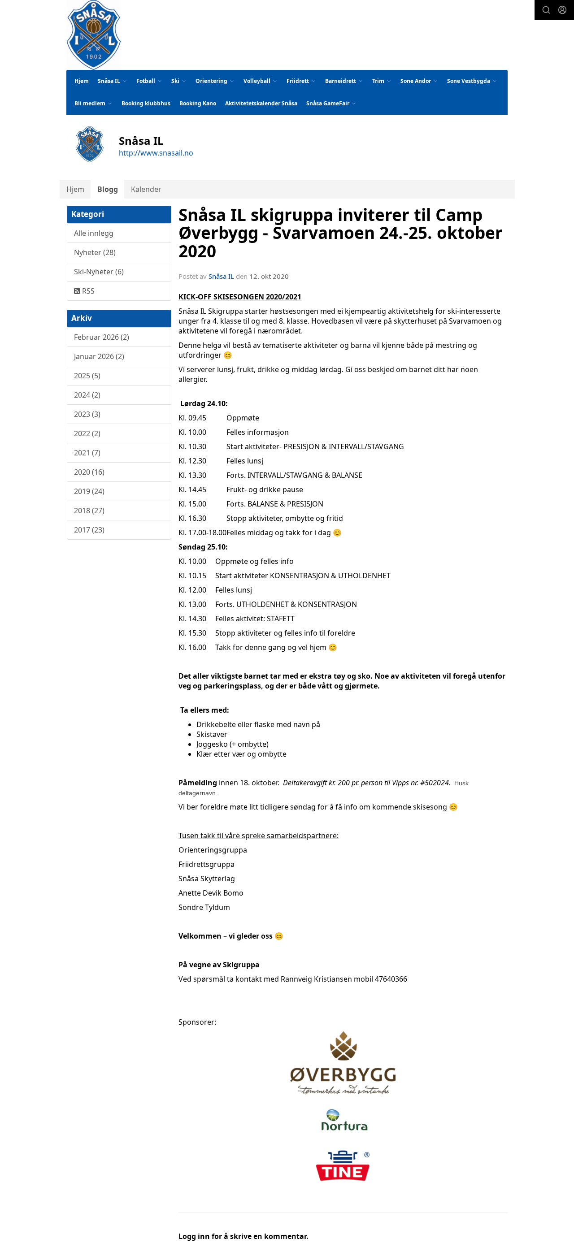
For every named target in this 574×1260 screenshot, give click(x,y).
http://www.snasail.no (156, 153)
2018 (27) (89, 510)
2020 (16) (89, 472)
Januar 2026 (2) (99, 356)
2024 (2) (87, 395)
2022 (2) (87, 433)
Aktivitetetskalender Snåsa (261, 103)
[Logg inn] (562, 10)
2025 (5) (87, 376)
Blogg (107, 189)
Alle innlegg (93, 233)
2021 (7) (87, 453)
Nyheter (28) (95, 252)
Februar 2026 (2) (101, 337)
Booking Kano (197, 103)
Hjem (81, 81)
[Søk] (546, 10)
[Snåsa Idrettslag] (94, 35)
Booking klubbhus (146, 103)
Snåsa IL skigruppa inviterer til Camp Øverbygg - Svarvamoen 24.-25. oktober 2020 (340, 233)
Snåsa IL (221, 276)
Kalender (146, 189)
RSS (87, 291)
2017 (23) (89, 530)
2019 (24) (89, 491)
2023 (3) (87, 414)
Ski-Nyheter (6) (99, 272)
